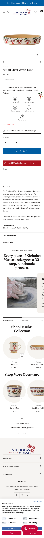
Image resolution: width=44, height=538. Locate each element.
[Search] (8, 12)
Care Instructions (9, 235)
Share (5, 169)
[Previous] (4, 62)
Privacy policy (37, 501)
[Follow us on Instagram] (22, 495)
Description (7, 187)
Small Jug (14, 363)
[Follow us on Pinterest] (27, 495)
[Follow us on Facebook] (16, 495)
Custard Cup (14, 407)
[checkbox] (4, 518)
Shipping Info (8, 242)
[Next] (40, 62)
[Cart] (40, 12)
